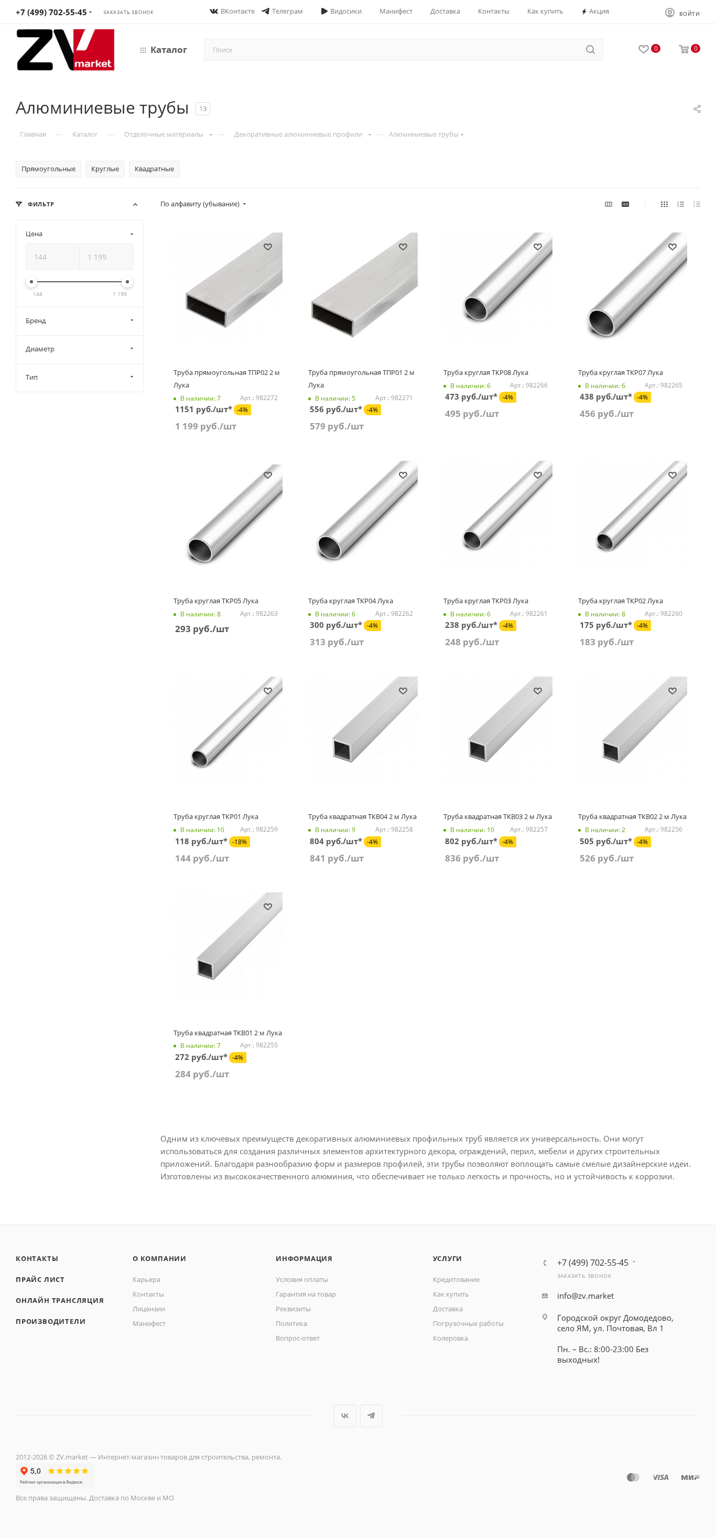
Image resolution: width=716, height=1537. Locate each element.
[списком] (681, 203)
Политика (291, 1323)
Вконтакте (344, 1416)
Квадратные (154, 168)
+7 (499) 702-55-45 (51, 12)
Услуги (448, 1258)
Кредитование (456, 1279)
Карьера (146, 1279)
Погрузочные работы (468, 1323)
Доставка (448, 1308)
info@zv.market (585, 1295)
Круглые (105, 168)
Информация (304, 1258)
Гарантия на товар (306, 1294)
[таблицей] (697, 203)
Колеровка (450, 1338)
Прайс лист (40, 1279)
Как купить (451, 1294)
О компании (160, 1258)
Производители (50, 1321)
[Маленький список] (608, 203)
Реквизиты (293, 1308)
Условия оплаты (302, 1279)
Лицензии (149, 1308)
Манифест (149, 1323)
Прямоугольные (48, 168)
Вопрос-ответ (298, 1338)
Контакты (37, 1258)
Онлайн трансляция (60, 1300)
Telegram (371, 1416)
